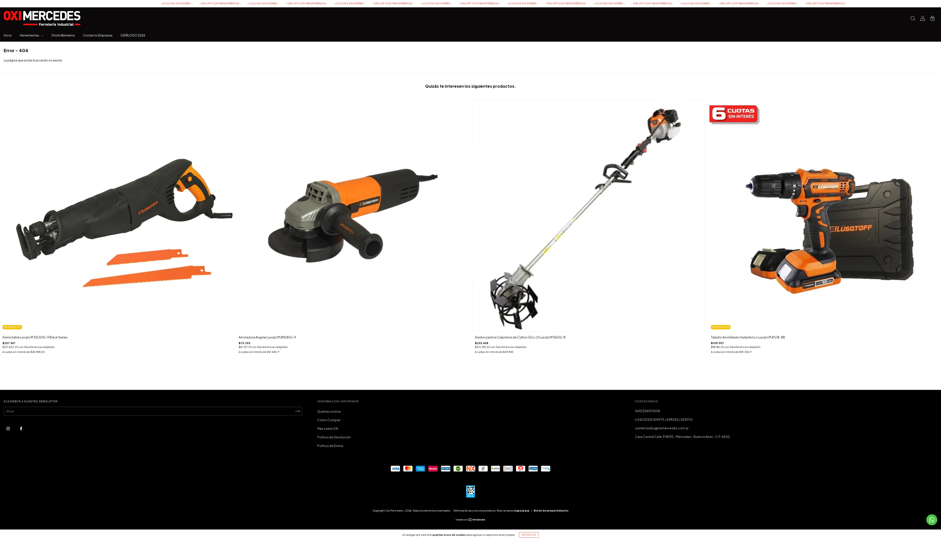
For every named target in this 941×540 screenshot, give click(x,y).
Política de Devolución (334, 437)
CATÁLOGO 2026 (132, 35)
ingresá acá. (522, 510)
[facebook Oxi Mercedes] (21, 428)
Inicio (8, 35)
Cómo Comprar (328, 420)
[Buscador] (912, 19)
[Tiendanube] (470, 520)
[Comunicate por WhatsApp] (931, 519)
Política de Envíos (330, 446)
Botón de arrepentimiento (551, 510)
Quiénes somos (329, 411)
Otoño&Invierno (63, 35)
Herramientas (30, 35)
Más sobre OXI (327, 429)
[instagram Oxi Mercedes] (8, 428)
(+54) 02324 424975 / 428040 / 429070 (664, 419)
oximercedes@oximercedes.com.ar (661, 428)
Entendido (529, 535)
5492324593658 (647, 411)
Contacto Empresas (97, 35)
